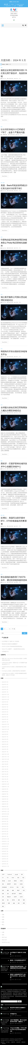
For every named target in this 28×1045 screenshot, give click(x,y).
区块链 (21, 884)
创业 (3, 884)
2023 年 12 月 (5, 694)
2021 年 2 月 (5, 779)
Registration (8, 5)
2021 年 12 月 (5, 754)
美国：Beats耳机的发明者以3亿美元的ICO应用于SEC (14, 187)
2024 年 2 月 (5, 689)
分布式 (21, 880)
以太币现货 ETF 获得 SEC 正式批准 (10, 641)
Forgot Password (20, 4)
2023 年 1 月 (5, 722)
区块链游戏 (4, 887)
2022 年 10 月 (5, 729)
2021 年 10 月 (5, 759)
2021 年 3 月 (5, 776)
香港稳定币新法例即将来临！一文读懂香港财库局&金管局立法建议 (18, 967)
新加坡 (20, 893)
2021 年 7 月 (5, 766)
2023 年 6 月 (5, 709)
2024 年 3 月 (5, 687)
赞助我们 (4, 1043)
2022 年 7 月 (5, 737)
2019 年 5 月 (5, 826)
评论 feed (4, 939)
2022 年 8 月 (5, 734)
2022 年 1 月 (5, 751)
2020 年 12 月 (5, 784)
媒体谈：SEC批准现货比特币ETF (18, 960)
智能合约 (9, 896)
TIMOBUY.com (17, 1040)
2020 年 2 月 (5, 806)
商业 (18, 887)
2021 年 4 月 (5, 774)
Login (15, 5)
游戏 (3, 900)
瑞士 (8, 900)
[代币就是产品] (5, 1013)
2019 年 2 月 (5, 834)
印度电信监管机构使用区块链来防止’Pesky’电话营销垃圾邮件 (14, 243)
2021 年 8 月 (5, 764)
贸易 (9, 903)
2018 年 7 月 (5, 851)
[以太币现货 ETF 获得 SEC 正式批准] (5, 953)
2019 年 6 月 (5, 824)
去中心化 (12, 887)
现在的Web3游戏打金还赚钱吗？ (10, 644)
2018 (7, 64)
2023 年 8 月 (5, 704)
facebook (10, 874)
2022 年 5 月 (5, 741)
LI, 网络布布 (4, 134)
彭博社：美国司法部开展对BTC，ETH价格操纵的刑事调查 (14, 521)
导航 (3, 914)
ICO (3, 877)
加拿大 (15, 884)
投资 (3, 893)
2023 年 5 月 (5, 712)
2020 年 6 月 (5, 796)
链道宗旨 (3, 1042)
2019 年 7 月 (5, 821)
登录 (3, 934)
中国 (23, 877)
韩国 (24, 903)
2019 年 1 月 (5, 836)
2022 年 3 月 (5, 746)
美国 (19, 900)
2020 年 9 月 (5, 789)
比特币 (15, 896)
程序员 (13, 900)
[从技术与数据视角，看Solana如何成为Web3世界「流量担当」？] (5, 1022)
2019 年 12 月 (5, 809)
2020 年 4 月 (5, 801)
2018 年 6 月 (5, 854)
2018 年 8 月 (5, 849)
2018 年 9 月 (5, 846)
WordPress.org (5, 942)
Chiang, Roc (13, 962)
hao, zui (4, 78)
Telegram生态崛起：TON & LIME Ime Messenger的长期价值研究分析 (18, 1029)
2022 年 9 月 (5, 732)
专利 (18, 877)
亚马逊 (3, 880)
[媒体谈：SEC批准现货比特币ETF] (5, 960)
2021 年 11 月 (5, 756)
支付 (8, 893)
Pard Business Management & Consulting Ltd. (12, 1039)
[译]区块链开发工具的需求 (19, 671)
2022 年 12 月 (5, 724)
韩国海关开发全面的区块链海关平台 (14, 353)
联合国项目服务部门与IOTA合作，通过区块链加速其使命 (14, 578)
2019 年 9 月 (5, 816)
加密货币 (9, 884)
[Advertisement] (14, 42)
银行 (19, 903)
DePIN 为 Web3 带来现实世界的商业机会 (12, 646)
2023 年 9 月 (5, 702)
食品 (3, 906)
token (13, 877)
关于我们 (8, 1042)
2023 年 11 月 (5, 697)
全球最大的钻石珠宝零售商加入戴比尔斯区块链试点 (14, 409)
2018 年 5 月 (5, 856)
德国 (13, 890)
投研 (3, 919)
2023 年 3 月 (5, 717)
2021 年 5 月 (5, 771)
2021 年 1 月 (5, 781)
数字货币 (14, 893)
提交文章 (6, 4)
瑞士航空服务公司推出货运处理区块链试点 (14, 298)
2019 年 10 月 (5, 814)
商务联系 (18, 1042)
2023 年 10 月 (5, 699)
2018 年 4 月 (5, 859)
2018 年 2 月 (5, 864)
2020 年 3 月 (5, 804)
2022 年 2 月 (5, 749)
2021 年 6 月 (5, 769)
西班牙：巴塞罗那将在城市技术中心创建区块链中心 (14, 465)
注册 (3, 932)
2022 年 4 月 (5, 744)
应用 (1, 67)
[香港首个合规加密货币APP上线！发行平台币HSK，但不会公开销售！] (5, 974)
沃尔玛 (21, 896)
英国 (24, 900)
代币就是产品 (5, 651)
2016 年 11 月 (5, 866)
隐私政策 (21, 5)
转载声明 (13, 1042)
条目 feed (4, 937)
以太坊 (9, 880)
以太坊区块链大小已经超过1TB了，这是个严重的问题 (13, 131)
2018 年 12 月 (5, 839)
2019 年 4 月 (5, 829)
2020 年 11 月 (5, 786)
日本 (3, 896)
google (16, 874)
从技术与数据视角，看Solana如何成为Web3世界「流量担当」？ (18, 1020)
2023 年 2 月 (5, 719)
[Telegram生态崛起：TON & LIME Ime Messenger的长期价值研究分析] (5, 1030)
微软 (8, 890)
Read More (4, 120)
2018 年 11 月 (5, 841)
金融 (14, 903)
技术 (24, 890)
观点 (1, 126)
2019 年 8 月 (5, 819)
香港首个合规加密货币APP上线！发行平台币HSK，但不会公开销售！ (18, 976)
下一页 (13, 629)
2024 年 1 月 (5, 692)
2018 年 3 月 (5, 861)
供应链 (15, 880)
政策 (3, 182)
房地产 (18, 890)
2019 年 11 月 (5, 811)
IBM (22, 874)
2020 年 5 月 (5, 799)
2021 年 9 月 (5, 761)
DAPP (3, 874)
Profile (12, 4)
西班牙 (3, 903)
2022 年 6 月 (5, 739)
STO (8, 877)
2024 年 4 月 (5, 684)
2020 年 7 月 (5, 794)
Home (3, 64)
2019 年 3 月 (5, 831)
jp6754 (12, 956)
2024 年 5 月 (5, 682)
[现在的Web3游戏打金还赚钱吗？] (5, 1008)
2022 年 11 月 (5, 727)
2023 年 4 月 (5, 714)
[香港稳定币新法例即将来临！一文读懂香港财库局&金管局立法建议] (5, 968)
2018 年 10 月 (5, 844)
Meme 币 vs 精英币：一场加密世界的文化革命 (13, 649)
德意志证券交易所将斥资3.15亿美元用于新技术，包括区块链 (14, 73)
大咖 (22, 887)
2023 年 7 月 (5, 707)
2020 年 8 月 (5, 791)
